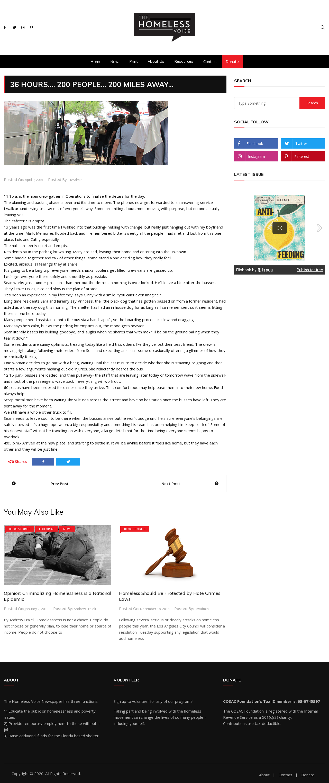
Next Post (170, 483)
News (115, 61)
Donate (232, 61)
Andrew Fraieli (85, 608)
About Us (156, 61)
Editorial (46, 529)
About (264, 775)
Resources (183, 61)
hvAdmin (76, 179)
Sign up (120, 701)
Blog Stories (19, 529)
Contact (210, 61)
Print (133, 61)
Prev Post (60, 483)
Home (96, 61)
